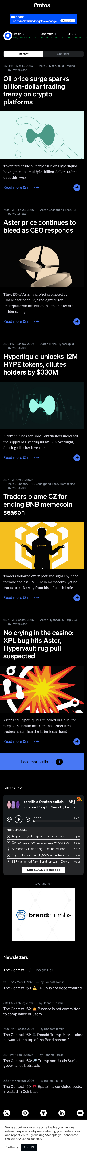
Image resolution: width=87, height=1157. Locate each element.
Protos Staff (19, 70)
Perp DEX (70, 620)
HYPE (53, 344)
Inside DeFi (45, 970)
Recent (24, 53)
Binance (22, 484)
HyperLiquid (56, 66)
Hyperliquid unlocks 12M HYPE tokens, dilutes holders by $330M (40, 365)
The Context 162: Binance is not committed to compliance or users (42, 1011)
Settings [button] (12, 1147)
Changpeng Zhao (60, 210)
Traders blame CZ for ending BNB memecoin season (37, 505)
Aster (42, 66)
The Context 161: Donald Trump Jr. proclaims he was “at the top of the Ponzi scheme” (43, 1037)
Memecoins (67, 484)
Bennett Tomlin (54, 982)
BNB (31, 484)
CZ (74, 210)
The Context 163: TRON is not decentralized (42, 988)
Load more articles (37, 762)
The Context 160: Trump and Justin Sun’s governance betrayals (40, 1063)
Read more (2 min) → (21, 187)
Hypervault (56, 620)
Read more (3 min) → (21, 598)
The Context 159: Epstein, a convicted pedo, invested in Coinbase (42, 1089)
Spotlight (63, 53)
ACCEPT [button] (29, 1147)
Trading (70, 66)
